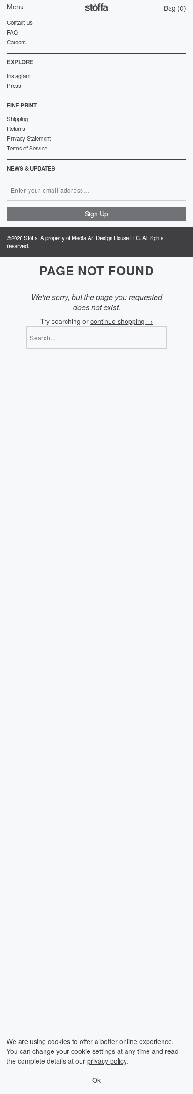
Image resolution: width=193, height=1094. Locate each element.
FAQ (12, 32)
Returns (16, 128)
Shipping (17, 118)
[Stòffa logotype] (96, 8)
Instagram (18, 75)
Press (14, 85)
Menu (15, 6)
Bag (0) (175, 8)
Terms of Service (27, 148)
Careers (16, 42)
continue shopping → (121, 321)
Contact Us (20, 22)
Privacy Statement (29, 138)
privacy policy (106, 1060)
